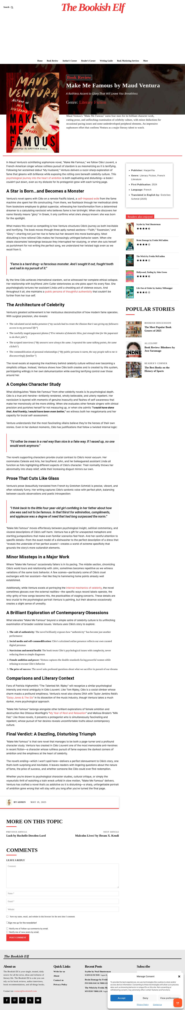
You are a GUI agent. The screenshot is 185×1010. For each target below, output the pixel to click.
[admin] (10, 802)
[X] (93, 142)
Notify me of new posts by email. (24, 932)
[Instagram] (14, 1000)
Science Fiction (92, 975)
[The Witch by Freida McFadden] (130, 260)
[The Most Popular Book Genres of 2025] (134, 329)
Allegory (151, 343)
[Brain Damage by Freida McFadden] (130, 244)
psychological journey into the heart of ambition (34, 178)
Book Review (79, 77)
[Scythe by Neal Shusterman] (130, 228)
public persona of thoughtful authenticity (68, 291)
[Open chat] (177, 1002)
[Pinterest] (100, 142)
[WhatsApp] (106, 142)
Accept (121, 998)
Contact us (157, 1004)
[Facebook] (86, 142)
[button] (179, 976)
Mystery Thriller (93, 991)
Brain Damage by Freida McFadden (152, 240)
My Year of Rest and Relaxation (67, 713)
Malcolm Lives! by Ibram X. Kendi (97, 835)
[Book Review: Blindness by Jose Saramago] (134, 350)
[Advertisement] (92, 36)
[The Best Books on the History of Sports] (134, 370)
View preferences (169, 998)
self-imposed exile (88, 198)
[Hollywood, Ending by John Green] (130, 276)
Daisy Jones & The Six (20, 697)
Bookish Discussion (158, 323)
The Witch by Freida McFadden (150, 256)
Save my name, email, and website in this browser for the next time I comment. (42, 917)
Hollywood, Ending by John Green (151, 272)
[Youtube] (38, 1000)
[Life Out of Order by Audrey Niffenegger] (130, 292)
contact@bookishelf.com (25, 991)
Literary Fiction (92, 102)
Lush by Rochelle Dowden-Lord (26, 835)
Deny (145, 998)
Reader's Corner (156, 363)
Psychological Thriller (96, 983)
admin (21, 802)
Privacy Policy (143, 1004)
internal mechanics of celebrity (84, 587)
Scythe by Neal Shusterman (148, 224)
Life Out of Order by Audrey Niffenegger (154, 288)
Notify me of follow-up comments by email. (28, 928)
